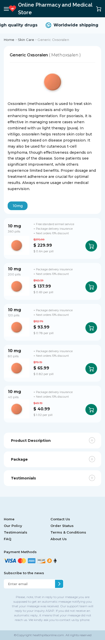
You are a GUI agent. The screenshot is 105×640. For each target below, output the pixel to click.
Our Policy (13, 526)
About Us (58, 539)
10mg (18, 206)
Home (9, 40)
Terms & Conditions (68, 532)
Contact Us (60, 519)
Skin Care (26, 40)
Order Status (62, 526)
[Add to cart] (91, 246)
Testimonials (15, 532)
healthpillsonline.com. (48, 635)
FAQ (7, 539)
